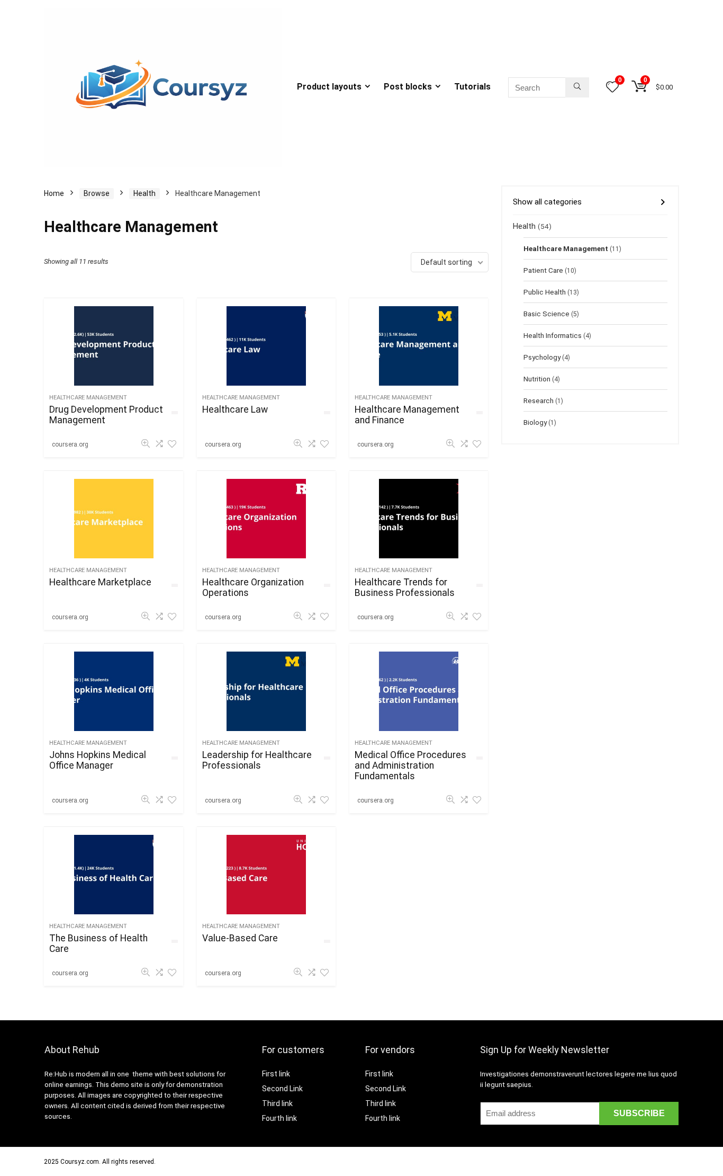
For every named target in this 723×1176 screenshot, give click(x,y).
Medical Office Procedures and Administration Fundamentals (410, 765)
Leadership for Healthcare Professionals (257, 760)
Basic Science (546, 313)
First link (276, 1074)
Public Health (544, 292)
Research (538, 400)
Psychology (542, 357)
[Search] (577, 87)
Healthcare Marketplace (100, 582)
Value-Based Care (240, 938)
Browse (97, 193)
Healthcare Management (88, 397)
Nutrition (536, 379)
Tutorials (472, 87)
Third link (277, 1103)
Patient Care (543, 270)
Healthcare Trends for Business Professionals (405, 587)
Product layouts (329, 87)
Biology (535, 422)
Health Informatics (552, 335)
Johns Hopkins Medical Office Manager (97, 760)
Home (54, 193)
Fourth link (279, 1118)
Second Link (282, 1088)
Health (144, 193)
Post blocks (408, 87)
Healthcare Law (235, 409)
